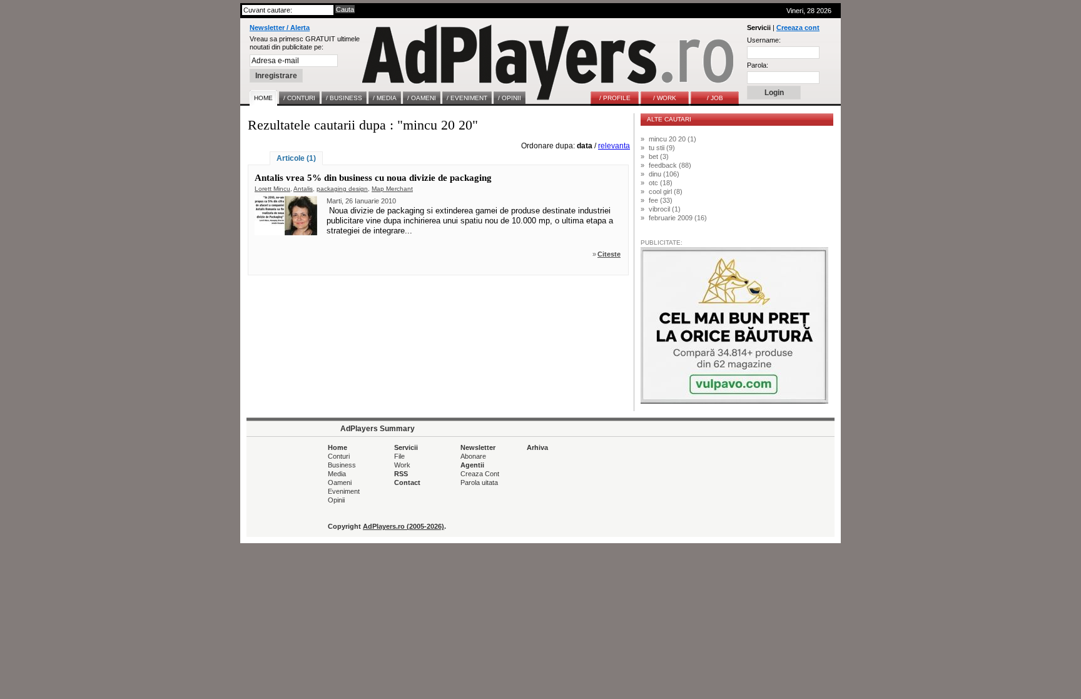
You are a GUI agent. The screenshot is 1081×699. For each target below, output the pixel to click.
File (399, 456)
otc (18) (660, 182)
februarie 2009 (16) (678, 218)
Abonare (473, 456)
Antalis (303, 188)
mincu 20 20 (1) (672, 139)
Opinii (336, 500)
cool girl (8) (666, 191)
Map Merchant (392, 188)
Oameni (340, 482)
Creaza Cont (479, 473)
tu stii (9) (662, 147)
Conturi (339, 456)
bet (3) (659, 156)
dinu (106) (664, 174)
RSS (401, 473)
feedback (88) (670, 165)
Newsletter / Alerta (280, 27)
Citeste (609, 254)
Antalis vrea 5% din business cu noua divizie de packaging (373, 178)
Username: (764, 40)
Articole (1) (296, 158)
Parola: (757, 65)
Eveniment (344, 491)
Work (402, 465)
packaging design (342, 188)
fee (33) (660, 200)
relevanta (614, 145)
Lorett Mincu (272, 188)
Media (337, 473)
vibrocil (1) (665, 209)
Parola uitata (479, 482)
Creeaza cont (798, 27)
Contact (407, 482)
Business (342, 465)
